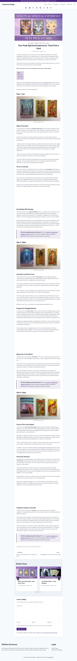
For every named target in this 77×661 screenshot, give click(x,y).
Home (45, 4)
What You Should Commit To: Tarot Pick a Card (27, 554)
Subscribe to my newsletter (44, 0)
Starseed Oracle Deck (35, 546)
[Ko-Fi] (51, 8)
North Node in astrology (45, 447)
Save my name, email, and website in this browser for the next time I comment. (35, 625)
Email (34, 622)
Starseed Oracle (47, 82)
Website (49, 622)
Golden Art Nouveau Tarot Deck (23, 546)
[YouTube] (26, 8)
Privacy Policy (54, 648)
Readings (36, 43)
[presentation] (26, 573)
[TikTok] (44, 8)
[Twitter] (33, 8)
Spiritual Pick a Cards (44, 43)
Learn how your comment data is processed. (47, 632)
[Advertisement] (38, 197)
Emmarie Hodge (36, 51)
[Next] (59, 578)
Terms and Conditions (56, 650)
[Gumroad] (47, 8)
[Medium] (30, 8)
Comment (20, 606)
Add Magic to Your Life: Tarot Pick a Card (50, 553)
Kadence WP (50, 657)
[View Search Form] (74, 4)
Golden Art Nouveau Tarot (32, 82)
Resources (69, 4)
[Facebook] (37, 8)
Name (19, 622)
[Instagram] (40, 8)
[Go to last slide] (18, 578)
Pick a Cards (31, 43)
